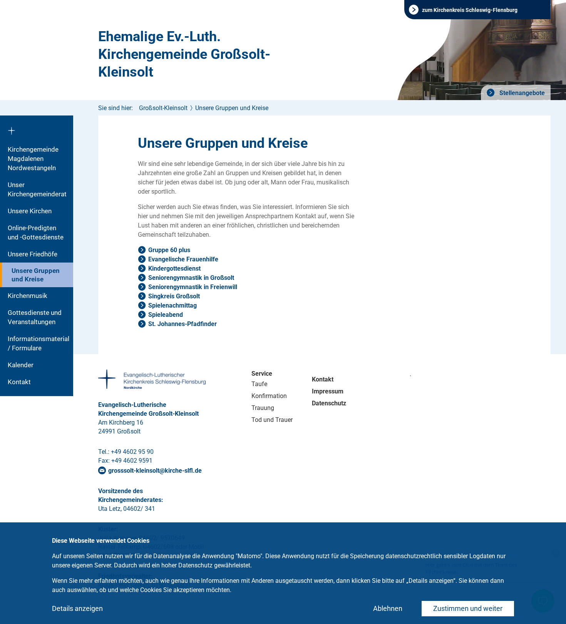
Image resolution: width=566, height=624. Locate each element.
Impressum (327, 391)
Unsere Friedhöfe (32, 254)
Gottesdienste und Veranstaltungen (35, 317)
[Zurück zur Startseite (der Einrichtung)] (36, 128)
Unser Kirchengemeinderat (37, 189)
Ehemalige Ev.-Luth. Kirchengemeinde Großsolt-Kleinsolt (184, 54)
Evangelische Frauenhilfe (183, 259)
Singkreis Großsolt (174, 296)
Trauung (262, 408)
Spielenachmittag (172, 305)
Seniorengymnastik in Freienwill (192, 287)
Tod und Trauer (272, 419)
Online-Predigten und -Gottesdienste (36, 232)
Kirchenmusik (27, 295)
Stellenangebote (521, 93)
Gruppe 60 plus (169, 250)
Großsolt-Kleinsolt (163, 108)
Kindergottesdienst (174, 268)
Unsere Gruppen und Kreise (36, 275)
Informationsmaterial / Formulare (38, 343)
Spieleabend (165, 314)
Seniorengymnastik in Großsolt (191, 277)
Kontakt (19, 382)
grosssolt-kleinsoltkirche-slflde (155, 470)
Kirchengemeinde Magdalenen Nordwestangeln (33, 159)
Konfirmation (269, 396)
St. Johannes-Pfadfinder (182, 324)
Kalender (20, 365)
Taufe (259, 384)
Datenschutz (329, 403)
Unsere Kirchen (30, 211)
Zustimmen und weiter (467, 608)
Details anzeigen (77, 608)
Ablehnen (387, 608)
